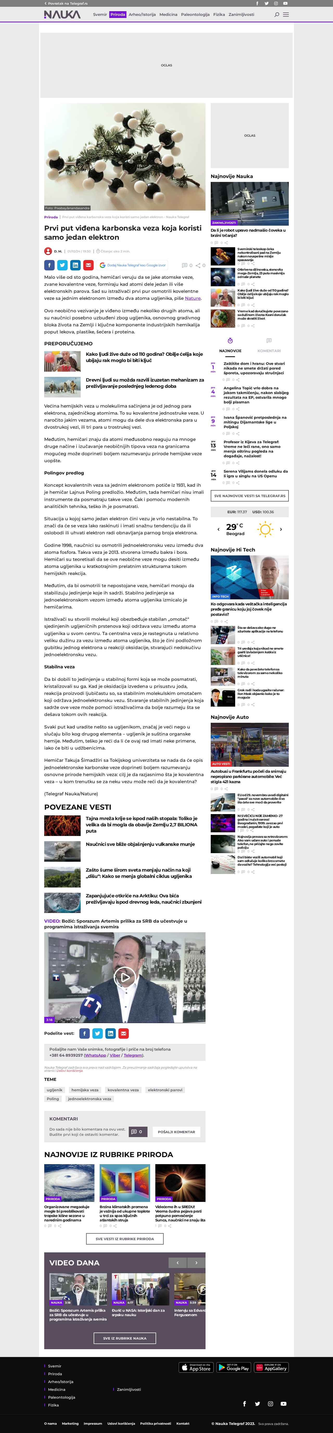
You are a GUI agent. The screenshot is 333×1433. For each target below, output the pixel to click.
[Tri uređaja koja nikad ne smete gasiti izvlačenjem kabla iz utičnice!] (223, 656)
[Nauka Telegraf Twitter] (266, 3)
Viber (115, 1055)
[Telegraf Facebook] (257, 3)
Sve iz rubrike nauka (124, 1338)
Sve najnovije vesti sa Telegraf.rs (249, 496)
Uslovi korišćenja (69, 1071)
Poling (53, 1098)
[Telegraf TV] (285, 3)
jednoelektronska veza (89, 1098)
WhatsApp (95, 1055)
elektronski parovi (165, 1090)
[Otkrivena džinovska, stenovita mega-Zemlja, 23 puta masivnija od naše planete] (223, 277)
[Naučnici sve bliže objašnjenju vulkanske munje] (62, 851)
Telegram (133, 1055)
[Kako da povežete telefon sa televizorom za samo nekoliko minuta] (223, 677)
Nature (193, 298)
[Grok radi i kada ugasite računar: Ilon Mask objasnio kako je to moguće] (223, 697)
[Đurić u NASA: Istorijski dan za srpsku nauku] (140, 1289)
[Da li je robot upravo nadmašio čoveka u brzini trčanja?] (250, 204)
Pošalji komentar (176, 1132)
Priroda (51, 217)
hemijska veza (85, 1090)
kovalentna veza (123, 1090)
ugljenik (54, 1090)
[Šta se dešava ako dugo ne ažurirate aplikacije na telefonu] (223, 635)
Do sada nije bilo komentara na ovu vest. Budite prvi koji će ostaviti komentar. (87, 1132)
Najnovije (232, 176)
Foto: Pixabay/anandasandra (67, 208)
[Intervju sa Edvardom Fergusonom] (203, 1289)
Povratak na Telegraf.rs (68, 3)
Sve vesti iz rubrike (125, 1239)
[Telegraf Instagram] (276, 3)
